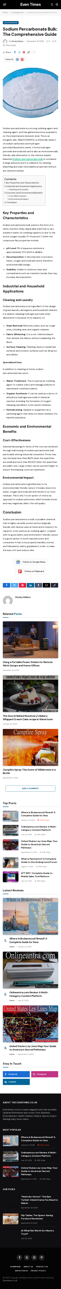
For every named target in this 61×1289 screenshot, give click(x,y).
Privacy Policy (38, 1271)
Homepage (15, 1266)
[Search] (56, 4)
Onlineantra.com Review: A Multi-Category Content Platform (39, 828)
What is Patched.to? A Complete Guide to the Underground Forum (39, 860)
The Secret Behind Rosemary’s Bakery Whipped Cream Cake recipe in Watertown (28, 717)
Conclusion (12, 202)
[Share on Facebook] (15, 52)
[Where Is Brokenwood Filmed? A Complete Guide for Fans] (10, 816)
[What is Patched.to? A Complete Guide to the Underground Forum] (10, 862)
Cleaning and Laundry (18, 189)
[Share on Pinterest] (24, 52)
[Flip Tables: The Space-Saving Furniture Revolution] (10, 1219)
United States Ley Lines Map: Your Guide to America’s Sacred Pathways (39, 844)
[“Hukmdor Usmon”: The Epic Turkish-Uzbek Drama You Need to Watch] (10, 1200)
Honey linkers (17, 41)
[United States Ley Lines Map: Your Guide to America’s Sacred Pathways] (10, 844)
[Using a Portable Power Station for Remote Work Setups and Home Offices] (30, 639)
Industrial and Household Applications (24, 186)
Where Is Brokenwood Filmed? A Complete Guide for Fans (38, 814)
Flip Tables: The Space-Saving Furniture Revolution (37, 1217)
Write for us (21, 1271)
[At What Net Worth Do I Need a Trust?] (10, 1234)
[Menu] (4, 4)
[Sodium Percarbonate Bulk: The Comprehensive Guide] (30, 120)
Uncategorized (10, 23)
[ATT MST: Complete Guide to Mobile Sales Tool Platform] (10, 876)
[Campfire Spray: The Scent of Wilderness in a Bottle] (30, 747)
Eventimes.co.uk (10, 1280)
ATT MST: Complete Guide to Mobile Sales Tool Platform (36, 875)
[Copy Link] (28, 52)
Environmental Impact (19, 199)
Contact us (42, 1266)
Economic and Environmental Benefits (24, 193)
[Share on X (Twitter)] (19, 52)
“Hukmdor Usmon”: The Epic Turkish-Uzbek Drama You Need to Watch (39, 1200)
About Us (28, 1266)
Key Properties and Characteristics (22, 182)
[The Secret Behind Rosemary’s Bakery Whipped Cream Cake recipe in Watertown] (30, 693)
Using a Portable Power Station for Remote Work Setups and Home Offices (28, 663)
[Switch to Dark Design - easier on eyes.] (52, 4)
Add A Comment (30, 788)
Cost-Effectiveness (17, 196)
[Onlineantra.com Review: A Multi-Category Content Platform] (10, 830)
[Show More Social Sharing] (34, 52)
